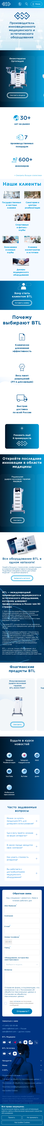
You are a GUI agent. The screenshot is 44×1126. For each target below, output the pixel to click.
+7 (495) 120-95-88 (10, 1025)
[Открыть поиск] (26, 4)
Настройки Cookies (10, 1090)
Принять (11, 1117)
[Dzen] (25, 1042)
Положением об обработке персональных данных (20, 991)
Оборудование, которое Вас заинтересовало (17, 959)
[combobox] (8, 941)
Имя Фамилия (11, 905)
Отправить (22, 1011)
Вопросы (8, 970)
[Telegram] (10, 1042)
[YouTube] (4, 1042)
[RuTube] (31, 1042)
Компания (9, 916)
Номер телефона (12, 936)
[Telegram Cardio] (15, 1042)
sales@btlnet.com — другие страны (16, 1032)
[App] (36, 1042)
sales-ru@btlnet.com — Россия (14, 1029)
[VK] (20, 1054)
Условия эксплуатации (11, 1075)
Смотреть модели (17, 95)
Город (7, 947)
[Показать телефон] (20, 4)
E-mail (7, 926)
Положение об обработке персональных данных (22, 1083)
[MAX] (20, 1042)
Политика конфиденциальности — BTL (18, 1087)
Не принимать (32, 1117)
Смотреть (17, 520)
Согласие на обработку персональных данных (20, 1079)
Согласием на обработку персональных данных (16, 995)
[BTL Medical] (6, 4)
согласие (17, 1001)
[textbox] (22, 964)
